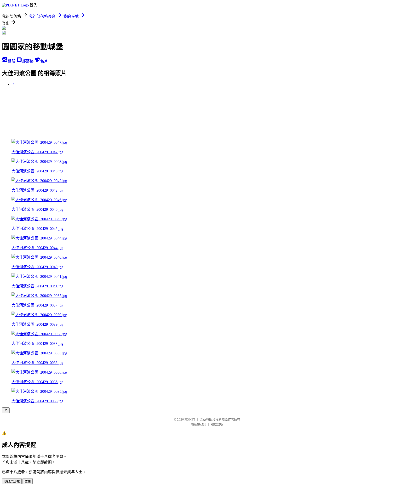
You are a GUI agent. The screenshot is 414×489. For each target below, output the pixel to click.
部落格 (28, 61)
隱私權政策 (198, 424)
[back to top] (6, 410)
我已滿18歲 (12, 481)
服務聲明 (217, 424)
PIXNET (189, 419)
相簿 (12, 61)
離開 (27, 481)
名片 (44, 61)
